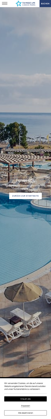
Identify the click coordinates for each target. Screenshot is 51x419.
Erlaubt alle (26, 398)
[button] (4, 3)
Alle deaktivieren (25, 412)
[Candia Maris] (25, 3)
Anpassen (25, 405)
